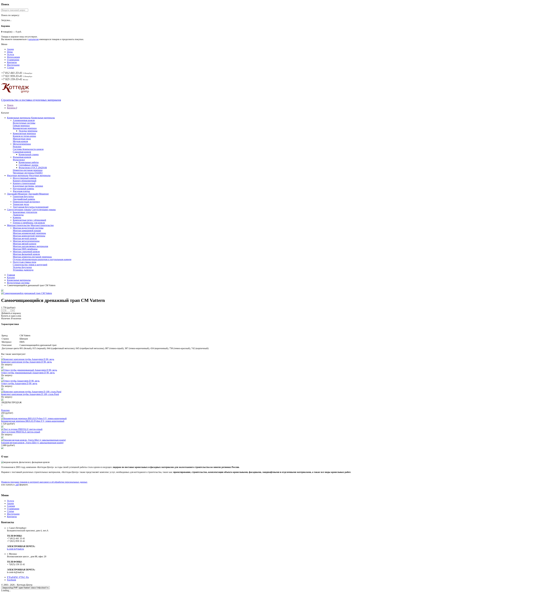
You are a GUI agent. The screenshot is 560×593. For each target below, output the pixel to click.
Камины (17, 217)
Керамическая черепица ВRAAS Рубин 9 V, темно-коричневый (32, 421)
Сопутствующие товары (19, 209)
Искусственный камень (24, 178)
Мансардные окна (22, 138)
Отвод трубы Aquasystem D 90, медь (19, 383)
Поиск (10, 105)
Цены (10, 52)
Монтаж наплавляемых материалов (30, 246)
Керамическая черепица (25, 128)
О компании (13, 59)
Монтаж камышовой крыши (27, 230)
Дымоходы (18, 215)
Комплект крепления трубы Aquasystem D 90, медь (26, 362)
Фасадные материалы (17, 175)
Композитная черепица (24, 133)
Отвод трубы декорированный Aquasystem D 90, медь (28, 372)
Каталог (11, 277)
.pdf (17, 484)
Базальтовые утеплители (25, 212)
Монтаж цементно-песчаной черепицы (32, 257)
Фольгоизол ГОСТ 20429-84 (33, 167)
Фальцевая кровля (22, 157)
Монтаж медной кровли (25, 238)
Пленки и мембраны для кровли (29, 222)
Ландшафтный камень (24, 199)
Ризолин (17, 146)
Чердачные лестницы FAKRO (28, 173)
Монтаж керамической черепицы (29, 233)
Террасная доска (21, 204)
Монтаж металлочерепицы (26, 241)
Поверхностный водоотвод (26, 201)
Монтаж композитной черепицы (29, 236)
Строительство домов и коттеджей (30, 264)
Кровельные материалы (19, 117)
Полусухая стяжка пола (24, 262)
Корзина (12, 108)
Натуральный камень (23, 188)
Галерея (11, 506)
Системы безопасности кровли (28, 149)
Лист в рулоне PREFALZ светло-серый (20, 432)
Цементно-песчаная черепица (27, 170)
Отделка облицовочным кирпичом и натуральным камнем (42, 259)
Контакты (12, 62)
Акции (10, 49)
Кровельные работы (29, 162)
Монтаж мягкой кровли (24, 243)
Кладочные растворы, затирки (28, 186)
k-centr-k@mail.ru (15, 549)
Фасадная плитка (21, 191)
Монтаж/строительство (18, 225)
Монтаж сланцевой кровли (26, 251)
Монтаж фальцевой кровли (26, 254)
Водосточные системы (24, 123)
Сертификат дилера (28, 165)
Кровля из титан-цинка (24, 136)
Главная (11, 275)
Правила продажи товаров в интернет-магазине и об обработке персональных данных (44, 482)
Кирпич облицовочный (24, 180)
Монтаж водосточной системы (28, 228)
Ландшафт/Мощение (17, 194)
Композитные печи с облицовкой (29, 220)
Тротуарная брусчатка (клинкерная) (30, 207)
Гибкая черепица (21, 125)
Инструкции (13, 65)
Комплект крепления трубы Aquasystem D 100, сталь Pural (30, 394)
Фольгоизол (19, 159)
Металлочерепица (22, 144)
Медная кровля (20, 141)
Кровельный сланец (29, 154)
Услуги (10, 54)
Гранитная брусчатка (23, 196)
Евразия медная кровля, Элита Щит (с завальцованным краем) (32, 442)
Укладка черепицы (28, 131)
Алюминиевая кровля (24, 120)
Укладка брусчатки (22, 267)
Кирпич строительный (24, 183)
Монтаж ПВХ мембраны (25, 249)
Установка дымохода (23, 270)
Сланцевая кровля (22, 152)
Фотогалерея (13, 57)
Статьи (10, 67)
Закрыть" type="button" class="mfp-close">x (25, 588)
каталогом (33, 39)
